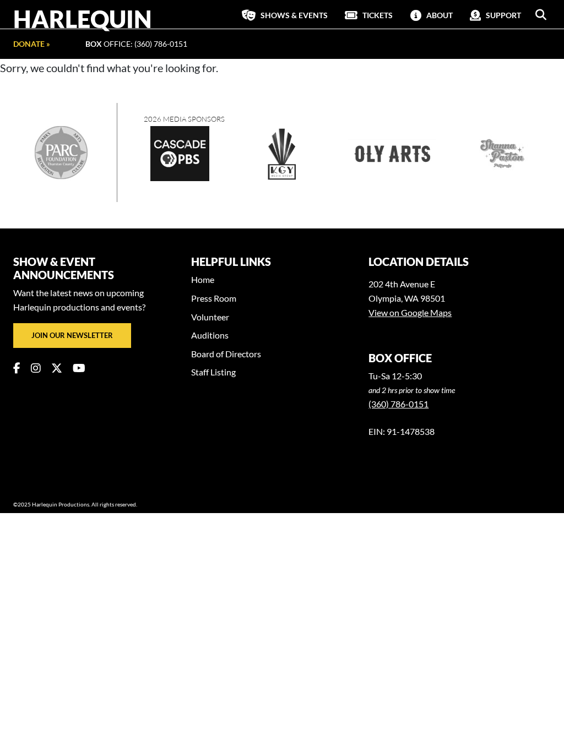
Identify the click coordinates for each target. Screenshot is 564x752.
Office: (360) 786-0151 (136, 43)
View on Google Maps (410, 312)
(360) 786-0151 (398, 404)
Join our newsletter (72, 335)
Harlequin (82, 18)
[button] (540, 14)
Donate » (31, 43)
